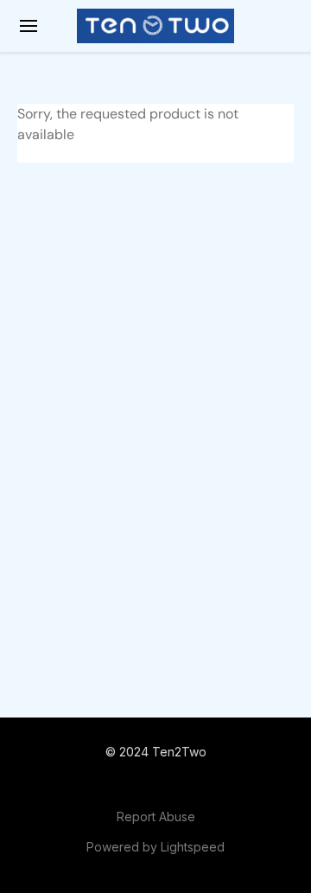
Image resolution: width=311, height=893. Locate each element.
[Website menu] (28, 26)
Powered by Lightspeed (155, 846)
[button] (155, 26)
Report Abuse (156, 816)
